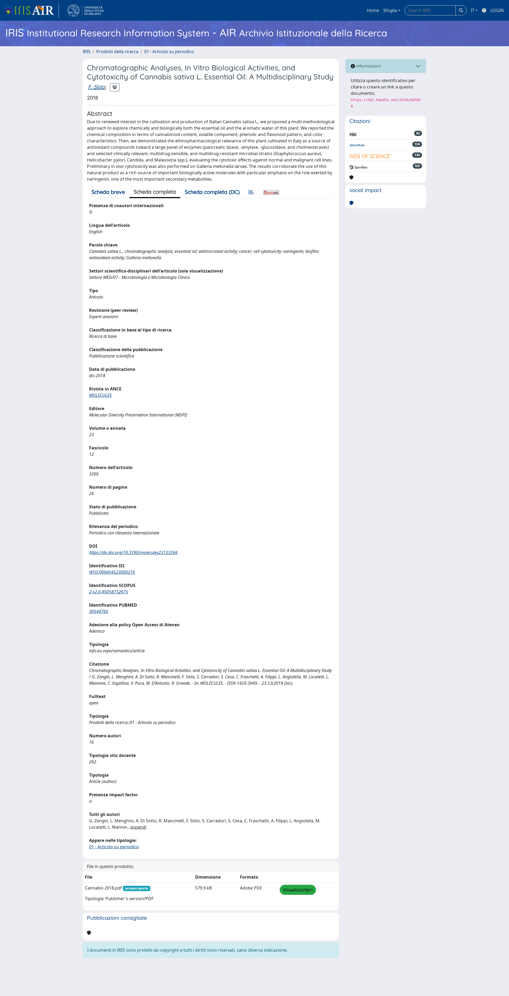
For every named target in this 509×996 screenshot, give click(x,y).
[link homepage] (31, 10)
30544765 (98, 611)
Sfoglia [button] (390, 10)
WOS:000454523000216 (112, 572)
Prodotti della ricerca (117, 51)
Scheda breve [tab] (108, 192)
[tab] (251, 192)
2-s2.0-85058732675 (108, 592)
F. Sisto (96, 86)
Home (373, 10)
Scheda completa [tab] (155, 191)
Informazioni (367, 66)
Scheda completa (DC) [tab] (212, 192)
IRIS (86, 51)
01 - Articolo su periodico (169, 51)
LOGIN (497, 10)
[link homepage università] (85, 10)
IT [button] (473, 10)
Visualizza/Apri (298, 890)
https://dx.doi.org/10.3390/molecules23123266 (133, 552)
